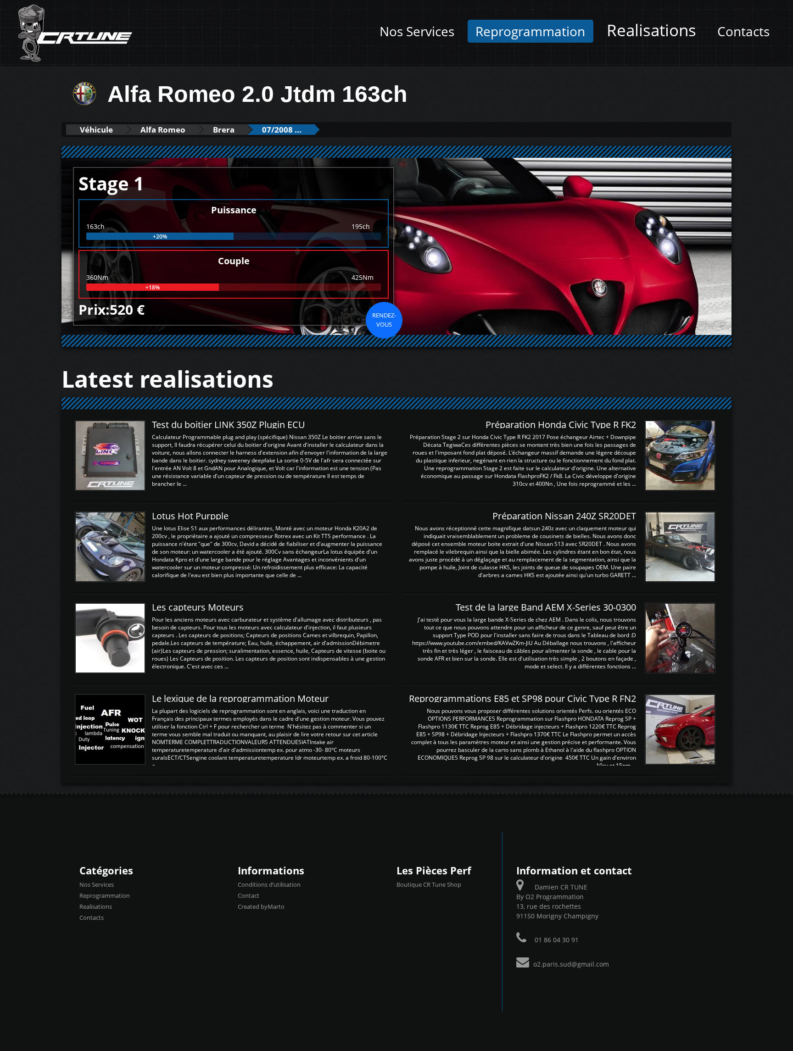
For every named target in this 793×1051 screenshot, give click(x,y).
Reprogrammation (530, 31)
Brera (224, 129)
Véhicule (96, 129)
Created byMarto (261, 906)
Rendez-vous (384, 319)
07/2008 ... (282, 129)
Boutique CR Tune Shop (428, 884)
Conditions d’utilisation (269, 884)
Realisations (651, 30)
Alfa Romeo (162, 129)
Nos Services (417, 31)
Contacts (743, 31)
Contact (248, 895)
